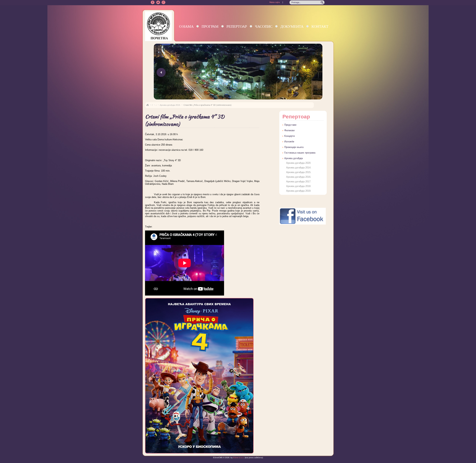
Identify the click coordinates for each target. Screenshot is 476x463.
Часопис (263, 26)
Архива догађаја (293, 158)
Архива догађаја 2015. (298, 172)
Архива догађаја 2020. (298, 163)
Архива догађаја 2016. (298, 176)
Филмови (289, 130)
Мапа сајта (274, 2)
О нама (186, 26)
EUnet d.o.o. (238, 457)
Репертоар (236, 26)
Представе (290, 124)
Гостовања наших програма (299, 152)
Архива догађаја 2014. (298, 167)
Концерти (289, 136)
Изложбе (289, 141)
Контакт (319, 26)
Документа (291, 26)
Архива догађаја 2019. (170, 105)
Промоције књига (293, 147)
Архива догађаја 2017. (298, 181)
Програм (210, 26)
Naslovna (147, 105)
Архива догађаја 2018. (298, 186)
